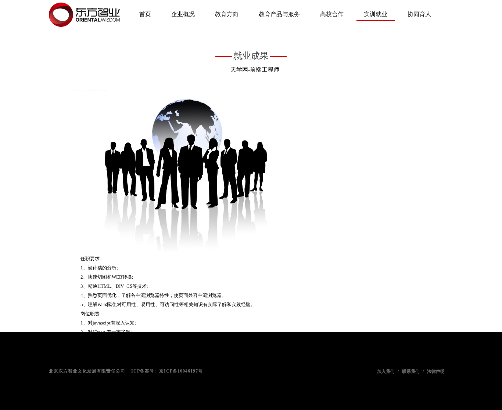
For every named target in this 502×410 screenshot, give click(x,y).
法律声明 (436, 371)
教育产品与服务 (279, 14)
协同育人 (419, 14)
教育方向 (227, 14)
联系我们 (411, 371)
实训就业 (375, 14)
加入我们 (386, 371)
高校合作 (332, 14)
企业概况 (183, 14)
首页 (145, 14)
